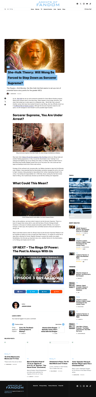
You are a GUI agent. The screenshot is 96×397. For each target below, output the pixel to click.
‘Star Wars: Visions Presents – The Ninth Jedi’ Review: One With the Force (83, 329)
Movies (78, 239)
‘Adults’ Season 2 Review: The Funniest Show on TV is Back (82, 229)
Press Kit (60, 385)
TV (8, 67)
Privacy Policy (43, 385)
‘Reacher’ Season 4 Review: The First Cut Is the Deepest (83, 274)
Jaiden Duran (26, 306)
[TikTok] (90, 3)
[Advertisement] (48, 24)
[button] (5, 9)
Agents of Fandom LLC (17, 391)
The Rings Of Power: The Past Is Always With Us (36, 249)
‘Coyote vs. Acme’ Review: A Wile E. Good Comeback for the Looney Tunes (83, 243)
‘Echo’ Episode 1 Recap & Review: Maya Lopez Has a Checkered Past (82, 363)
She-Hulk (19, 98)
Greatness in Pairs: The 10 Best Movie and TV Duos (59, 362)
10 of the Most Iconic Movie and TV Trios (12, 358)
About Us (35, 385)
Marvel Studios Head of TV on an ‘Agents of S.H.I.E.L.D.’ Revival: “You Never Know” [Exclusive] (36, 364)
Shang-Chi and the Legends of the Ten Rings (34, 157)
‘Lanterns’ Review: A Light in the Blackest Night (82, 256)
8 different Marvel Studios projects (24, 106)
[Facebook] (77, 3)
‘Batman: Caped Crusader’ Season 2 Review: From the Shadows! (82, 288)
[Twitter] (80, 3)
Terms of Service (52, 385)
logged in (22, 318)
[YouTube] (87, 3)
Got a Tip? (89, 9)
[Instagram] (84, 3)
